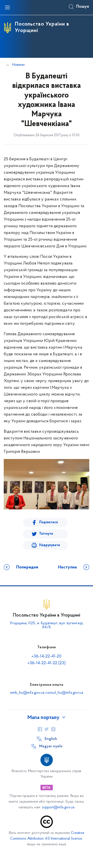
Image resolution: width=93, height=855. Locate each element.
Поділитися (48, 522)
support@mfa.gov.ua (58, 807)
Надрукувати (49, 545)
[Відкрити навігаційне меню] (7, 7)
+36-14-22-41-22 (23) (46, 663)
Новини (18, 65)
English (51, 739)
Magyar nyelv (50, 746)
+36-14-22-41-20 (46, 656)
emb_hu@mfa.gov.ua (27, 693)
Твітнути (46, 534)
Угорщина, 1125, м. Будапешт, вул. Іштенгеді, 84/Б (47, 625)
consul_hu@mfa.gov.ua (64, 693)
